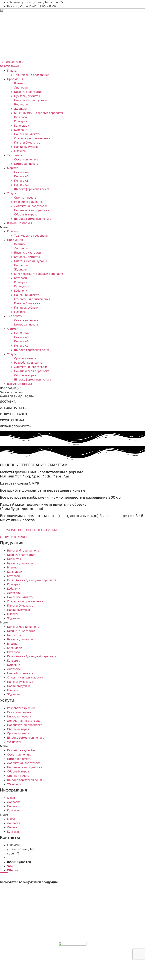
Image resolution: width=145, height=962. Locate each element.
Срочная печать (25, 197)
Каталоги (20, 117)
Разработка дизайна (28, 201)
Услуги (11, 193)
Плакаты (20, 151)
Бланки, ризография (28, 91)
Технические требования (31, 75)
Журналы (20, 108)
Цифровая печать (26, 163)
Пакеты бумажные (27, 142)
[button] (72, 227)
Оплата (12, 806)
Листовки (21, 87)
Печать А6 (21, 180)
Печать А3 (21, 185)
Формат (12, 168)
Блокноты (21, 104)
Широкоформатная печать (32, 189)
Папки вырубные (26, 146)
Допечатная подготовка (31, 206)
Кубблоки (20, 130)
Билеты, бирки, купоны (30, 100)
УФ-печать (14, 742)
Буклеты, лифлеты (27, 96)
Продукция (15, 79)
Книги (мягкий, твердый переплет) (38, 113)
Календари (21, 125)
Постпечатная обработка (31, 210)
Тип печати (14, 155)
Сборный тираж (25, 214)
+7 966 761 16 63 (19, 857)
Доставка (14, 802)
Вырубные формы (19, 223)
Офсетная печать (26, 159)
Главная (12, 70)
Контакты (13, 810)
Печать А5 (21, 176)
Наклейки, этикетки (28, 134)
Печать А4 (21, 172)
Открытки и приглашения (32, 138)
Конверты (21, 121)
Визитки (20, 83)
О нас (11, 797)
